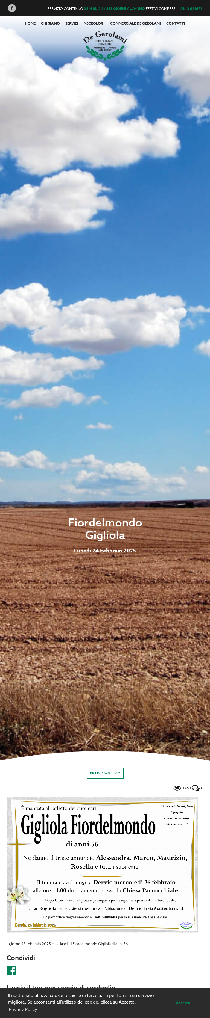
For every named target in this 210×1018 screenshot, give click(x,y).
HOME (30, 23)
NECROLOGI (94, 23)
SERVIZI (71, 23)
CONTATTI (175, 23)
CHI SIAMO (50, 23)
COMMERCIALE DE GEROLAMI (135, 23)
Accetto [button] (183, 1003)
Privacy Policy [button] (23, 1009)
